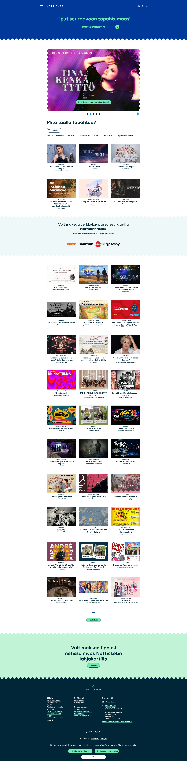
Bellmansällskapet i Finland (61, 289)
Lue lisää (93, 665)
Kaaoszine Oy (61, 325)
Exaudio (93, 534)
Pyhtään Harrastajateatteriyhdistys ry (93, 325)
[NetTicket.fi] (93, 690)
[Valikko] (41, 6)
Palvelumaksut (79, 709)
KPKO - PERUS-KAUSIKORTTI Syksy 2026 (93, 394)
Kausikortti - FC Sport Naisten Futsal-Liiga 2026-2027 (126, 324)
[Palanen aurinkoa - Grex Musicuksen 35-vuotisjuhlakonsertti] (61, 189)
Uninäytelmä (61, 393)
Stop (138, 114)
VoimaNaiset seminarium (125, 497)
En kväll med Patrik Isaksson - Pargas (125, 394)
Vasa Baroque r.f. (93, 499)
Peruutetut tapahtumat (83, 711)
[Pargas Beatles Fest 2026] (61, 415)
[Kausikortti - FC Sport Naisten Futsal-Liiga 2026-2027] (125, 310)
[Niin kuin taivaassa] (93, 274)
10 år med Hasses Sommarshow (126, 531)
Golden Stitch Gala (61, 602)
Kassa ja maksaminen (55, 711)
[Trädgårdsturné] (93, 415)
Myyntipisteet (79, 703)
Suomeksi (85, 738)
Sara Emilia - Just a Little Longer (61, 167)
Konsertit (108, 135)
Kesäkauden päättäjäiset (125, 202)
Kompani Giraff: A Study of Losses (93, 203)
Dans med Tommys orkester (125, 565)
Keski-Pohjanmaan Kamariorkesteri (93, 397)
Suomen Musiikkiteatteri (93, 602)
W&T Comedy (61, 569)
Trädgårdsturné (93, 428)
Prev (49, 135)
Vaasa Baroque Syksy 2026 (93, 497)
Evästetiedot (79, 713)
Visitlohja (61, 465)
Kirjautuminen (52, 703)
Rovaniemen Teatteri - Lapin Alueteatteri (126, 602)
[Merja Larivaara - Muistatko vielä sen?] (125, 345)
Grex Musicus (61, 208)
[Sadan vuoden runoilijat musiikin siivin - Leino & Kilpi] (93, 345)
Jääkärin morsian (93, 461)
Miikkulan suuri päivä (93, 323)
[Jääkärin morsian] (93, 448)
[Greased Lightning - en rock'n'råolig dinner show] (61, 345)
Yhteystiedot (79, 700)
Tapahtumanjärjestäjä (82, 716)
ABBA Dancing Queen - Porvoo (93, 600)
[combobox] (93, 27)
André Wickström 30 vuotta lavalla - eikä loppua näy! (61, 566)
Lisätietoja (93, 757)
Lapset (71, 135)
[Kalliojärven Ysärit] (125, 415)
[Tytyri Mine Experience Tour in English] (61, 448)
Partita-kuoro (93, 362)
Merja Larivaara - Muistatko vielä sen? (126, 359)
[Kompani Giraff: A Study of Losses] (93, 189)
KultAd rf (61, 430)
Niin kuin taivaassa (93, 287)
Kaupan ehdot (79, 705)
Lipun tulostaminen (54, 713)
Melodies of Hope (126, 166)
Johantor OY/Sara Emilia (61, 170)
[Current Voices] (93, 153)
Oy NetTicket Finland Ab (113, 712)
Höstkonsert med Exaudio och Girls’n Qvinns (93, 531)
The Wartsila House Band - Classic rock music (125, 288)
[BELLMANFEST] (61, 274)
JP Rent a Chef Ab (93, 430)
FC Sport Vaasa (125, 327)
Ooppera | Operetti (125, 135)
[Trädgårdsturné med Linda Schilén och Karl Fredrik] (93, 552)
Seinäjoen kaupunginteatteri (94, 463)
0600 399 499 (110, 705)
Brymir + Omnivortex (125, 461)
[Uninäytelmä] (61, 380)
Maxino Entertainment (125, 397)
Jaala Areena (126, 204)
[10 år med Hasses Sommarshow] (125, 517)
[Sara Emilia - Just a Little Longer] (61, 153)
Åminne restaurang (61, 362)
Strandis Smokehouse (93, 569)
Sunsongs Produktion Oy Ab (126, 534)
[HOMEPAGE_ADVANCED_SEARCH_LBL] (117, 27)
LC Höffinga (125, 168)
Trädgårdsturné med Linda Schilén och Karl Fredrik (93, 566)
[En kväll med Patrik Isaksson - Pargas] (125, 380)
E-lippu (49, 716)
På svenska (95, 738)
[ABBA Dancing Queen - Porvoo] (93, 587)
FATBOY (61, 530)
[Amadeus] (125, 587)
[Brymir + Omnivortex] (125, 448)
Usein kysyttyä (94, 732)
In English (104, 738)
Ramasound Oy (61, 532)
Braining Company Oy (126, 499)
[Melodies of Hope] (125, 153)
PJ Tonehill (93, 168)
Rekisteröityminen (54, 700)
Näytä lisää (93, 620)
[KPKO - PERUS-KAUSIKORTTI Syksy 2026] (93, 380)
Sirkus (97, 135)
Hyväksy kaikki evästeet (80, 751)
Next (138, 135)
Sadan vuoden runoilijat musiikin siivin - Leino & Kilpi (93, 359)
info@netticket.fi (110, 702)
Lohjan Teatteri (93, 289)
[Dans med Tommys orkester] (125, 552)
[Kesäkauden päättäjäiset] (125, 189)
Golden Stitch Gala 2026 (61, 600)
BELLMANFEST (61, 287)
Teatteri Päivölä (61, 499)
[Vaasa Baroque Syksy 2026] (93, 484)
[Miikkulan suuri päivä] (93, 310)
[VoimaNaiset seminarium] (125, 484)
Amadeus (125, 600)
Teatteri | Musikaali (55, 135)
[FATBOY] (61, 517)
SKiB (93, 206)
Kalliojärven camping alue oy (126, 430)
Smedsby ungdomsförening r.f (125, 567)
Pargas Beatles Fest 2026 (61, 428)
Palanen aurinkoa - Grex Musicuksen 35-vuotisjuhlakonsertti (61, 204)
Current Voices (93, 166)
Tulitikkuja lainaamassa (61, 497)
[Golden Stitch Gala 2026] (61, 587)
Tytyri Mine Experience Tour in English (61, 462)
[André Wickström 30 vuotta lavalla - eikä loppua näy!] (61, 552)
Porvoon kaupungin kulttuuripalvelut (126, 362)
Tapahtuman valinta (54, 705)
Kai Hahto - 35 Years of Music (61, 323)
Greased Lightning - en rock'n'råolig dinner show (61, 359)
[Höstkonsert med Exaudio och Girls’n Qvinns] (93, 517)
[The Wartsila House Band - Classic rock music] (125, 274)
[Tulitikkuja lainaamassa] (61, 484)
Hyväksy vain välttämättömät (107, 751)
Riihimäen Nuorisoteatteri (61, 395)
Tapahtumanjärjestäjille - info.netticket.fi (117, 721)
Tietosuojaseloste (80, 707)
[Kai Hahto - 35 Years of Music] (61, 310)
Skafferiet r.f (125, 291)
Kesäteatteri (84, 135)
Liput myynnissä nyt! (93, 102)
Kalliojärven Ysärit (125, 428)
